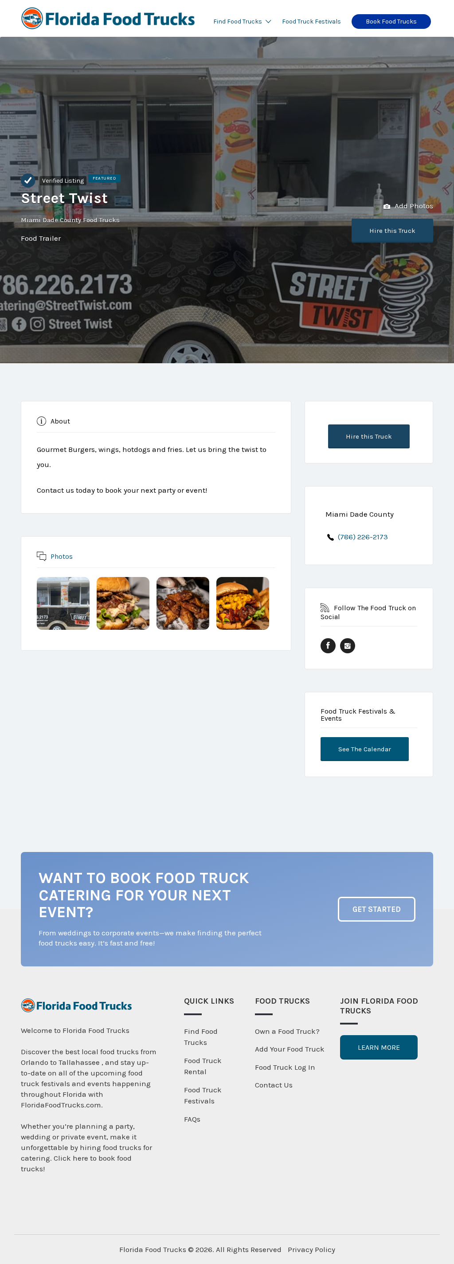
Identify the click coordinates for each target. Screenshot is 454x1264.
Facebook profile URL (328, 645)
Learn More (379, 1047)
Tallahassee (80, 1062)
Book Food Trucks (391, 21)
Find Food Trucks (237, 21)
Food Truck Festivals (311, 21)
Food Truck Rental (203, 1066)
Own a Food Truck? (287, 1031)
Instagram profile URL (347, 645)
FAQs (192, 1119)
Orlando (34, 1062)
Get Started (376, 909)
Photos (62, 556)
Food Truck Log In (285, 1067)
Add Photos (413, 205)
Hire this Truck (392, 231)
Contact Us (274, 1084)
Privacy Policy (311, 1249)
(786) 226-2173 (363, 536)
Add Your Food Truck (290, 1048)
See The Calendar (364, 749)
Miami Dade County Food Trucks (70, 220)
